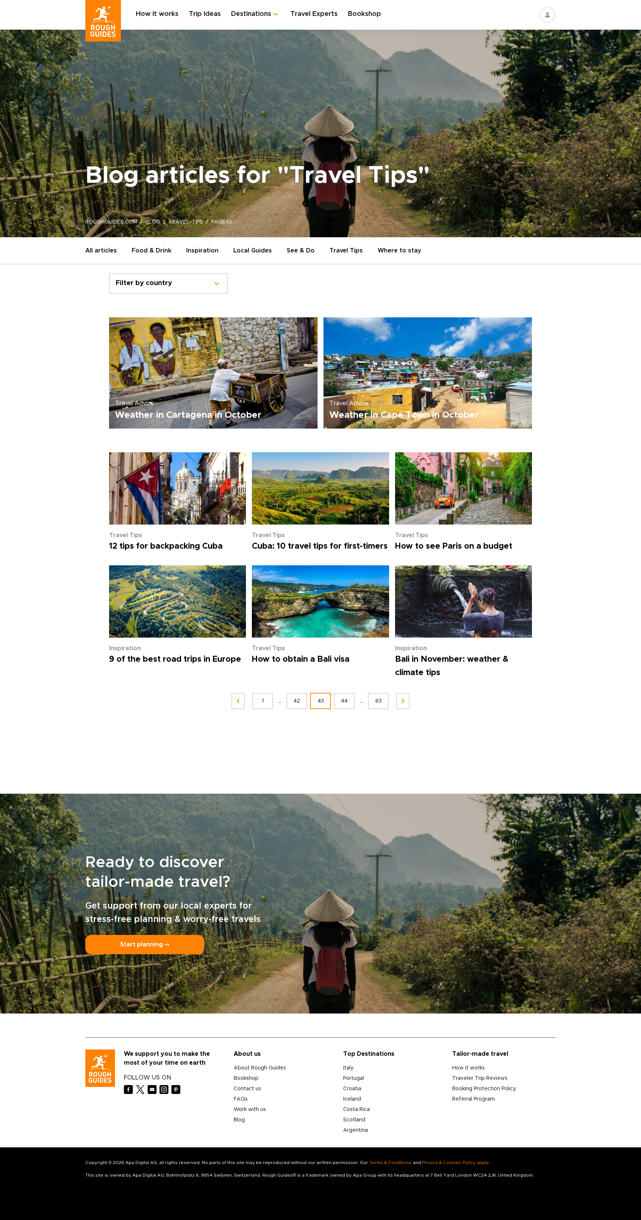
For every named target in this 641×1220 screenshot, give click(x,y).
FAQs (241, 1099)
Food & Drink (151, 251)
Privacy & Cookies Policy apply (455, 1162)
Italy (348, 1068)
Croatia (352, 1088)
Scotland (354, 1120)
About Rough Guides (260, 1068)
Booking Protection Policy (484, 1088)
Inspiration (202, 251)
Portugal (353, 1078)
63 (378, 701)
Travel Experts (314, 14)
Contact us (247, 1088)
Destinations (251, 14)
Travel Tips (346, 251)
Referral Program (473, 1099)
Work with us (250, 1109)
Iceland (352, 1099)
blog (152, 222)
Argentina (355, 1130)
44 (344, 701)
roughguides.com (111, 222)
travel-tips (185, 222)
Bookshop (364, 14)
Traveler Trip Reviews (479, 1078)
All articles (101, 251)
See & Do (301, 251)
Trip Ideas (205, 14)
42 (296, 701)
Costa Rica (356, 1109)
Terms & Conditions (390, 1162)
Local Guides (252, 251)
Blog (239, 1120)
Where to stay (399, 251)
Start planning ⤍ (144, 945)
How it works (157, 14)
